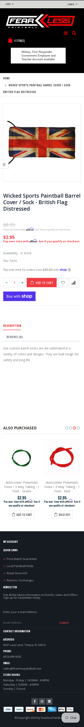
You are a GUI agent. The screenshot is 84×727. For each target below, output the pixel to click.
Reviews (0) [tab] (14, 336)
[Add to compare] (73, 282)
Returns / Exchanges (20, 580)
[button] (67, 427)
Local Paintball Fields (20, 566)
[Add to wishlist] (63, 282)
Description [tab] (12, 325)
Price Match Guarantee (22, 559)
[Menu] (65, 33)
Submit (64, 623)
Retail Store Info (17, 573)
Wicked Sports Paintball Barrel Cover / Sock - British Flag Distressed (42, 202)
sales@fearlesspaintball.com (22, 668)
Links (71, 4)
